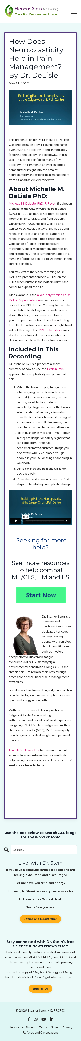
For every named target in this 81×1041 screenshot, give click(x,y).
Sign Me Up (40, 988)
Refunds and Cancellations (41, 1032)
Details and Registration (40, 919)
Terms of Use (48, 1027)
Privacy (67, 1027)
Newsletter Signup (22, 1027)
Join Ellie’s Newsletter (24, 750)
